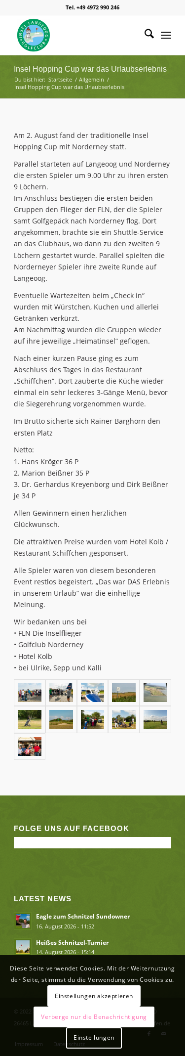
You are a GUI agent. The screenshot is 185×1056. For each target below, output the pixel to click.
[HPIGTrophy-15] (29, 746)
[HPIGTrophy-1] (29, 719)
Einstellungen (94, 1037)
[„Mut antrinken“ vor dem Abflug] (93, 719)
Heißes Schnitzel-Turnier (72, 942)
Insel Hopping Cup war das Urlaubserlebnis (90, 69)
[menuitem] (144, 35)
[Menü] (166, 35)
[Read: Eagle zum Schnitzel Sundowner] (23, 921)
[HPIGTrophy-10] (93, 692)
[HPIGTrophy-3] (124, 719)
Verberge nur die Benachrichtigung (94, 1016)
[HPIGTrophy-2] (61, 719)
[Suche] (144, 35)
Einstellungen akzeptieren (94, 996)
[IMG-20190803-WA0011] (155, 692)
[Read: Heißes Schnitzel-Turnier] (23, 947)
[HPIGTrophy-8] (61, 692)
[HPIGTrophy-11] (124, 692)
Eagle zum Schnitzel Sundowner (83, 916)
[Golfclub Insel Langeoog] (77, 35)
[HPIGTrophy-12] (29, 692)
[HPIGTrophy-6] (155, 719)
